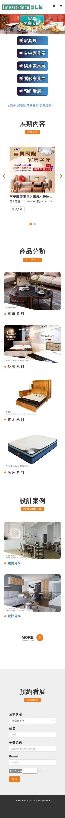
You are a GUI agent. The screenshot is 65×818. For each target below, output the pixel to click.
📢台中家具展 (32, 53)
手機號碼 (15, 742)
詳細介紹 (17, 209)
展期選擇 (15, 714)
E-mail (14, 756)
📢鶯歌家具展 (32, 78)
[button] (10, 24)
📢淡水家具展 (32, 66)
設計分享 (14, 616)
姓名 (12, 728)
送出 (14, 779)
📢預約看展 (30, 91)
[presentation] (4, 175)
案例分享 (14, 563)
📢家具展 (28, 40)
